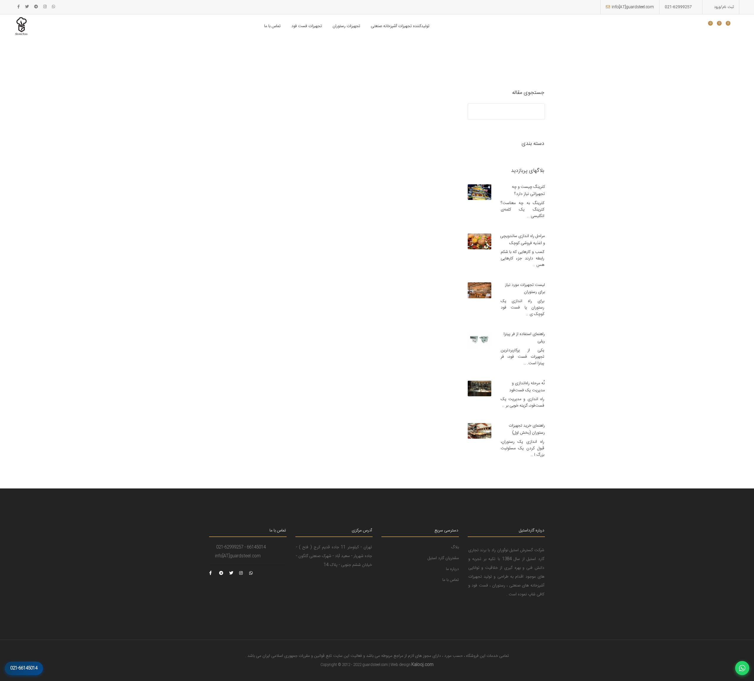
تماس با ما (272, 26)
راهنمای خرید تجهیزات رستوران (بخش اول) (527, 429)
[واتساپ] (742, 668)
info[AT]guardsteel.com (633, 7)
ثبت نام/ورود (723, 7)
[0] (708, 27)
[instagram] (45, 7)
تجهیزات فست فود (306, 26)
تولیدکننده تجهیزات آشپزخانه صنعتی (400, 26)
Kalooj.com (422, 664)
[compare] (723, 27)
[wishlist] (714, 27)
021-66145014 (23, 668)
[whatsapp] (53, 7)
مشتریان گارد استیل (443, 558)
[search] (699, 27)
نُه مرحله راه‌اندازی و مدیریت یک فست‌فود (527, 387)
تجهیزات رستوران (346, 26)
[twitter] (27, 7)
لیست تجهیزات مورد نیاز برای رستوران (525, 288)
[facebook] (18, 7)
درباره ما (452, 569)
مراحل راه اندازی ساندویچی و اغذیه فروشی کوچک (522, 240)
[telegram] (36, 7)
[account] (731, 27)
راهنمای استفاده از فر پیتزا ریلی (524, 338)
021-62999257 (678, 7)
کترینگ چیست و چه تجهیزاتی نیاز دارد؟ (528, 190)
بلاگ (455, 547)
